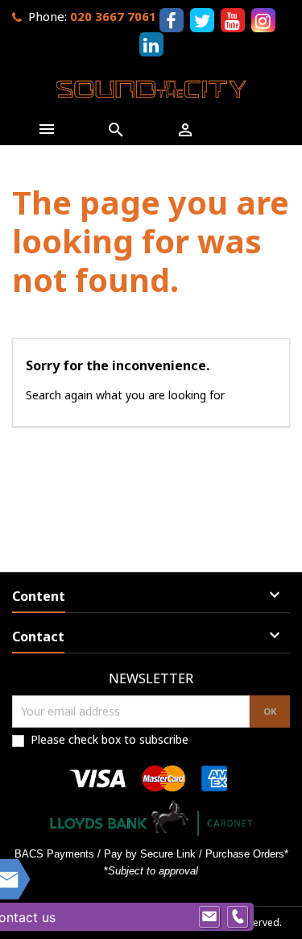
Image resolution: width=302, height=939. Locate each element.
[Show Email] (209, 917)
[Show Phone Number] (237, 917)
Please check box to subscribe (109, 739)
